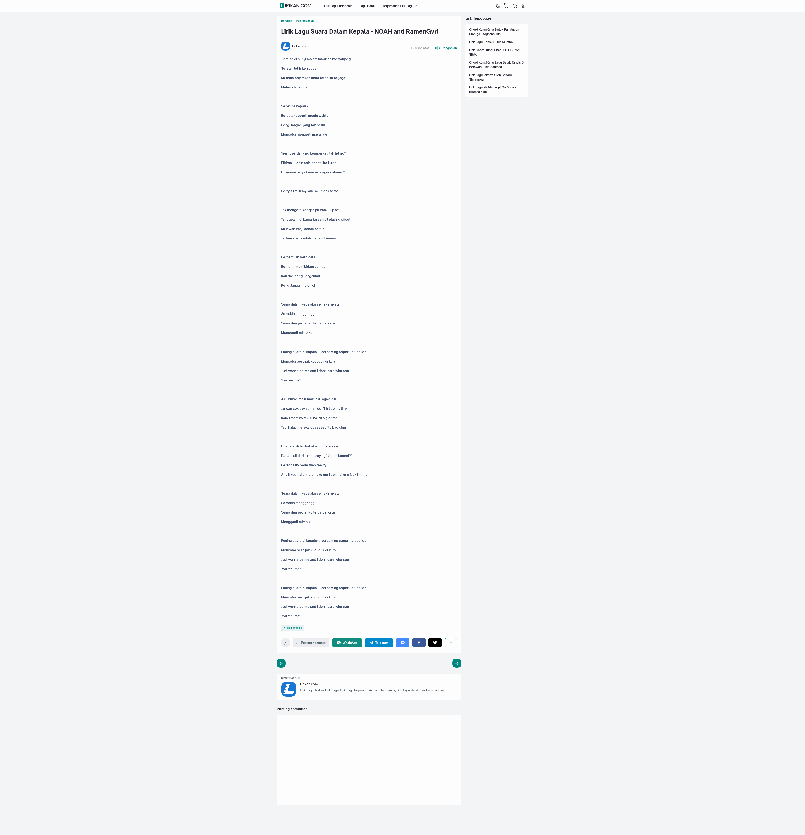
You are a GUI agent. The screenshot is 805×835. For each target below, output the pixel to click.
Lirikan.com (296, 6)
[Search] (515, 6)
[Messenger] (402, 642)
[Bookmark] (285, 643)
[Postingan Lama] (281, 663)
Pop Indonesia (294, 627)
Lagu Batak (367, 6)
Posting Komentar (313, 642)
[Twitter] (435, 642)
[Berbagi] (451, 642)
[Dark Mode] (498, 6)
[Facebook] (419, 642)
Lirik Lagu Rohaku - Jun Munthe (491, 42)
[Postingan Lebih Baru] (456, 663)
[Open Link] (523, 6)
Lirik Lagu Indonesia (338, 6)
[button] (444, 48)
